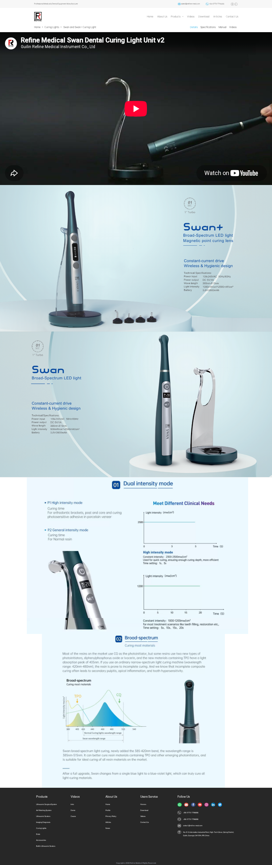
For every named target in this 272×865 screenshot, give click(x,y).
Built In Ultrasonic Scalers (45, 846)
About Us (162, 16)
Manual (223, 27)
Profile (107, 810)
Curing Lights (51, 27)
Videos (190, 16)
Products (175, 16)
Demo (73, 810)
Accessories (41, 840)
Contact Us (232, 16)
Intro (72, 804)
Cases (73, 816)
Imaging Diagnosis (43, 822)
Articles (217, 16)
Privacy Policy (110, 816)
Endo (38, 834)
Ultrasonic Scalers (43, 816)
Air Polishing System (43, 810)
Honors (143, 804)
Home (150, 16)
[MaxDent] (38, 16)
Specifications (208, 27)
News (107, 828)
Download (203, 16)
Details (194, 27)
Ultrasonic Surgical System (46, 804)
